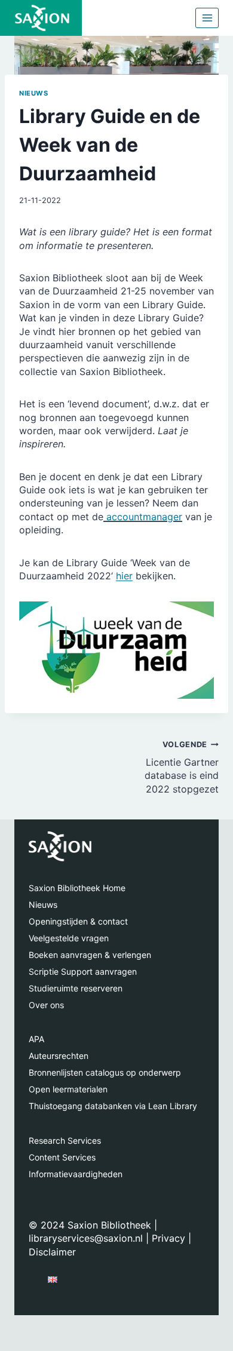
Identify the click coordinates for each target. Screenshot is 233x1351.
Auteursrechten (58, 1056)
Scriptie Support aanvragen (83, 971)
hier (124, 576)
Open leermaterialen (68, 1089)
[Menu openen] (207, 17)
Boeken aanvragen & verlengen (90, 955)
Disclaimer (52, 1252)
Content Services (62, 1157)
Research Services (65, 1140)
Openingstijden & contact (78, 921)
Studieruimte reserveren (75, 988)
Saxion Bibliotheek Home (77, 888)
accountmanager (142, 517)
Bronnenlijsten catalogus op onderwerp (105, 1072)
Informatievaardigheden (75, 1174)
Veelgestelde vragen (69, 938)
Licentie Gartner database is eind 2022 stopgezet (182, 767)
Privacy (168, 1238)
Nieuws (33, 93)
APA (36, 1039)
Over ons (46, 1005)
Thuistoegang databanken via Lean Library (113, 1106)
